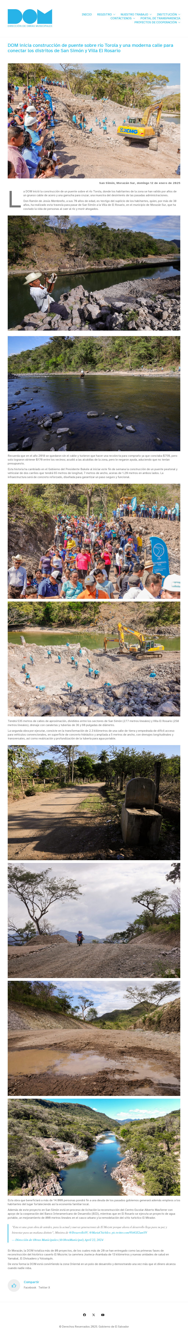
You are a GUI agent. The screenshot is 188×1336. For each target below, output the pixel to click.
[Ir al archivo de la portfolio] (175, 1332)
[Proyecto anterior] (167, 1332)
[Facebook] (84, 1315)
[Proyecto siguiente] (184, 1332)
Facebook (30, 1287)
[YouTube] (102, 1315)
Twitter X (44, 1287)
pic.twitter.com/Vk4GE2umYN (129, 1232)
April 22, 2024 (94, 1240)
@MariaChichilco (99, 1232)
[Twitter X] (93, 1315)
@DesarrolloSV (78, 1232)
